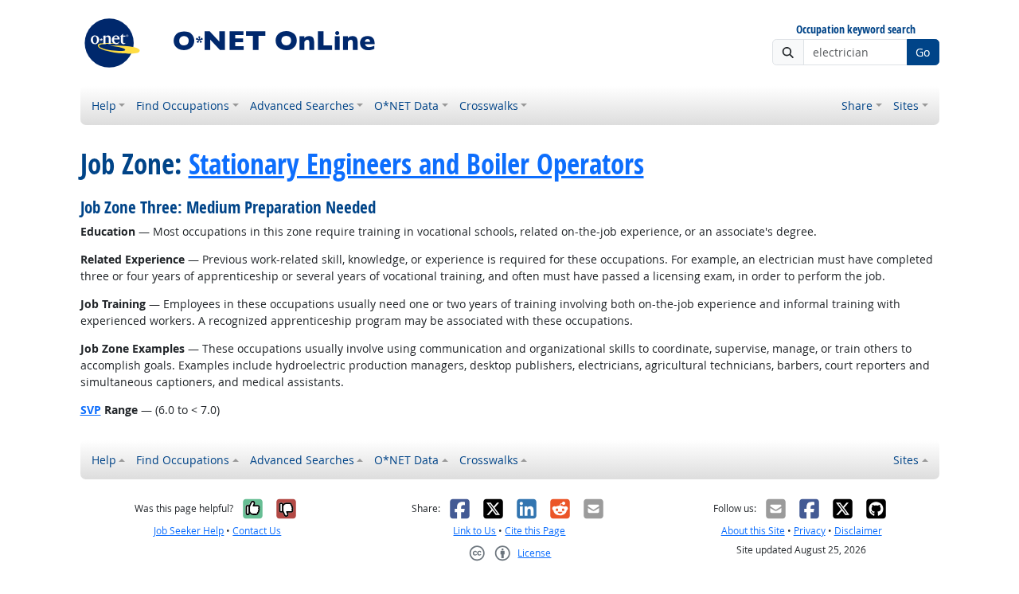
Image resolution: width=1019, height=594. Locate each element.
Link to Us (474, 530)
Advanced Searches (302, 105)
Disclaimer (858, 530)
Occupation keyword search (856, 30)
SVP (90, 409)
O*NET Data (406, 105)
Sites (906, 105)
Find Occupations (182, 105)
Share (857, 105)
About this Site (753, 530)
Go (923, 52)
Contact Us (256, 530)
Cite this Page (535, 530)
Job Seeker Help (189, 530)
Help (104, 105)
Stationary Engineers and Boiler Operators (416, 164)
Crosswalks (488, 105)
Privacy (810, 530)
